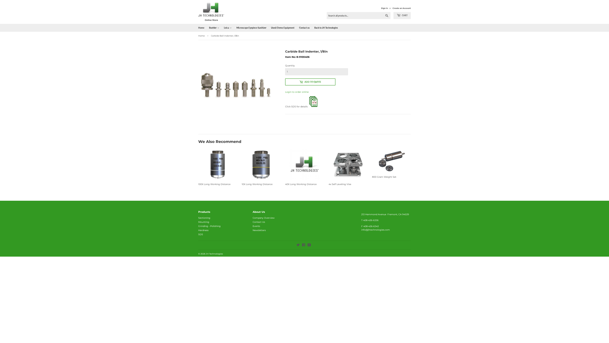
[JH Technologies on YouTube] (309, 245)
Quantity (290, 65)
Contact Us (259, 222)
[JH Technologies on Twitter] (298, 245)
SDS (200, 234)
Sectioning (204, 217)
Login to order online (297, 92)
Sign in (384, 8)
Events (256, 226)
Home (201, 35)
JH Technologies (214, 253)
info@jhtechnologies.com (375, 229)
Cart (404, 15)
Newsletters (259, 230)
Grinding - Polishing (209, 226)
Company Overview (264, 217)
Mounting (203, 222)
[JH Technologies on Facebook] (303, 245)
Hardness (203, 230)
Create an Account (402, 8)
